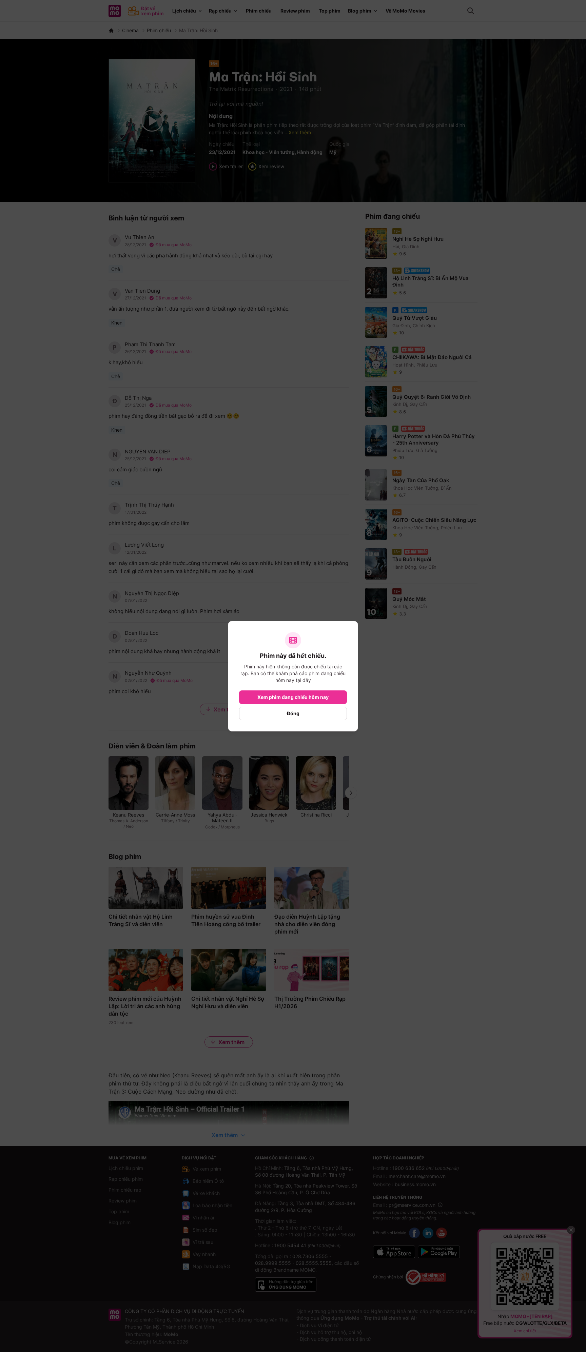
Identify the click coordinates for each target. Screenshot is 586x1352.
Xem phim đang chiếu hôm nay (293, 697)
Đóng (293, 713)
